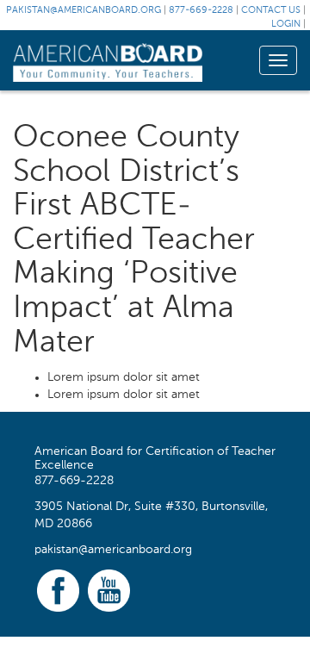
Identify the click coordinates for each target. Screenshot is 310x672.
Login (286, 24)
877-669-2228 (201, 11)
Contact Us (271, 11)
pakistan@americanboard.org (83, 11)
